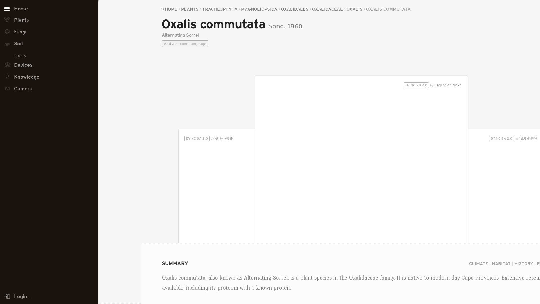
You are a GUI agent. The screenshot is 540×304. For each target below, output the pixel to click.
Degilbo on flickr (433, 85)
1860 (295, 26)
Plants (190, 9)
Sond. (277, 26)
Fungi (20, 32)
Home (171, 9)
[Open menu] (7, 9)
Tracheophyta (219, 9)
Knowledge (26, 77)
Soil (18, 43)
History (523, 263)
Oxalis (354, 9)
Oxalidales (295, 9)
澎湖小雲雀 (514, 138)
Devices (23, 65)
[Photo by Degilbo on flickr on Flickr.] (361, 188)
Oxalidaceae (327, 9)
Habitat (501, 263)
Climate (478, 263)
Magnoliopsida (259, 9)
